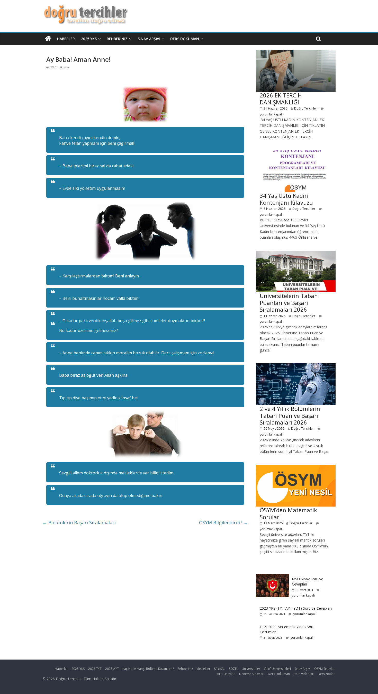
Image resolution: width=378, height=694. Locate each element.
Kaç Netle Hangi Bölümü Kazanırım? (148, 668)
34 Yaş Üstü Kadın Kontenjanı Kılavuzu (286, 199)
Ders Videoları (303, 674)
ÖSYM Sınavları (325, 668)
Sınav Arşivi (149, 38)
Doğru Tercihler (305, 108)
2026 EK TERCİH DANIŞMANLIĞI (281, 98)
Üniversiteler (251, 668)
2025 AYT (112, 668)
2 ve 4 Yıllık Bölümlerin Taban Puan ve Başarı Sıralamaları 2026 (290, 415)
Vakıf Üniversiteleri (277, 668)
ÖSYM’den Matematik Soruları (288, 513)
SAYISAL (219, 668)
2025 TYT (95, 668)
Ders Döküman (184, 38)
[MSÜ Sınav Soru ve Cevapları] (272, 576)
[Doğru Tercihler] (85, 8)
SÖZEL (233, 668)
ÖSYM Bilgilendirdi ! (223, 522)
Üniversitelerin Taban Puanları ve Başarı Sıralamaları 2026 (289, 302)
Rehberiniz (117, 38)
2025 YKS (89, 38)
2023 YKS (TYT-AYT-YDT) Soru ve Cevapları (296, 608)
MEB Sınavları (226, 674)
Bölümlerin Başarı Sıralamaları (79, 522)
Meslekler (203, 668)
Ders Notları (327, 674)
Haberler (66, 38)
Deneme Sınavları (251, 674)
